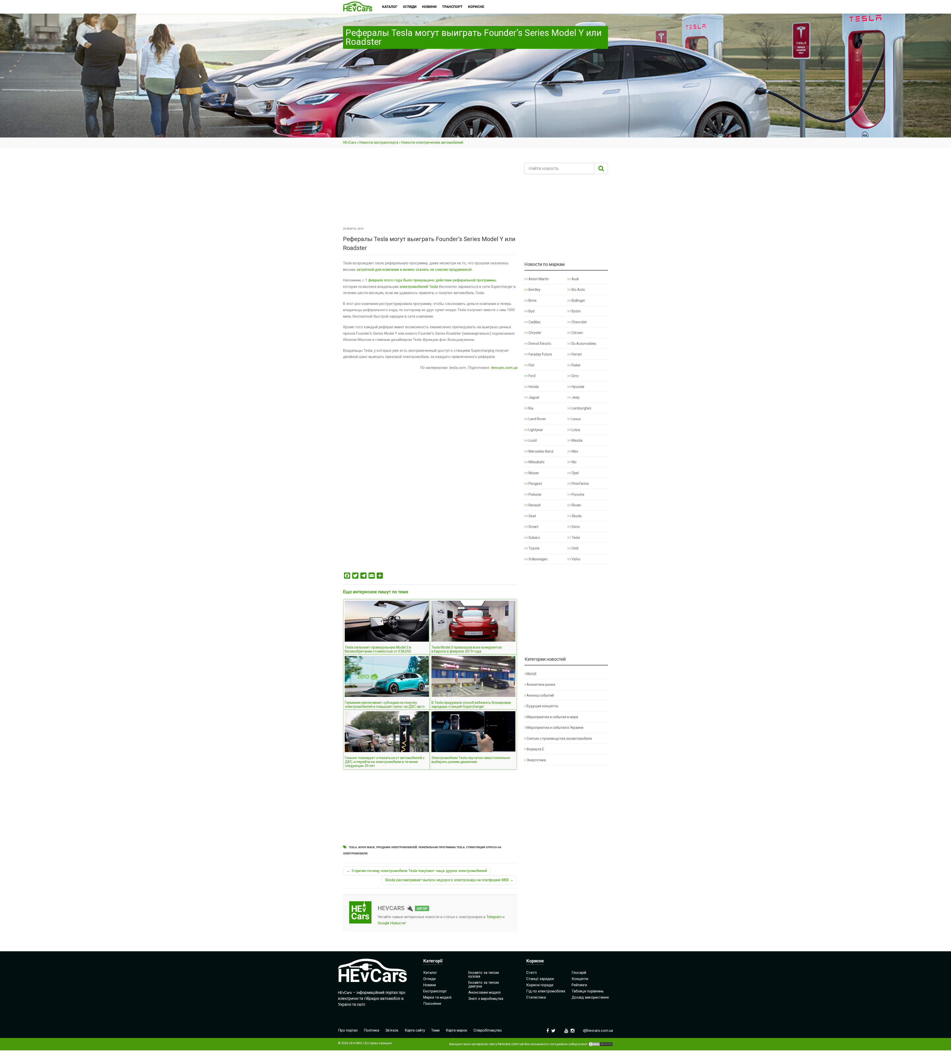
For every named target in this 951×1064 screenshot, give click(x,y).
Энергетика (536, 760)
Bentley (534, 290)
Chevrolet (579, 322)
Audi (575, 279)
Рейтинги (579, 985)
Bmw (532, 300)
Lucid (532, 440)
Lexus (576, 419)
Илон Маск (366, 847)
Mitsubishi (536, 462)
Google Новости (391, 923)
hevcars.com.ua (504, 367)
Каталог (430, 972)
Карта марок (456, 1030)
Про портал (348, 1030)
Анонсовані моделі (484, 992)
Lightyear (535, 430)
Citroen (577, 333)
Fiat (531, 365)
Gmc (575, 376)
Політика (371, 1030)
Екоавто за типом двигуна (483, 984)
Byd (531, 311)
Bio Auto (578, 290)
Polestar (535, 494)
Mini (574, 451)
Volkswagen (538, 559)
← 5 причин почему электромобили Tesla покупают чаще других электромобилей (417, 871)
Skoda (576, 516)
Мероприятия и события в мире (552, 717)
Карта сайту (415, 1030)
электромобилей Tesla (418, 286)
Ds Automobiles (583, 344)
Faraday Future (540, 354)
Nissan (533, 473)
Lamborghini (581, 408)
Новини (429, 985)
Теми (435, 1030)
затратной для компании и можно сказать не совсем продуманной (414, 269)
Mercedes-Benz (541, 451)
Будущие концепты (542, 706)
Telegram (494, 917)
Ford (531, 376)
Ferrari (576, 354)
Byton (576, 311)
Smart (533, 527)
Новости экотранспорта (378, 142)
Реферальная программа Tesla (442, 847)
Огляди (429, 979)
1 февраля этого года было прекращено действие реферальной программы (430, 280)
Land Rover (537, 419)
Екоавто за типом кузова (483, 974)
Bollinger (578, 300)
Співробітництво (488, 1030)
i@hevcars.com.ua (598, 1030)
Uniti (575, 548)
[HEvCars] (357, 6)
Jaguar (534, 397)
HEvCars (349, 142)
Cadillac (534, 322)
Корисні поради (539, 985)
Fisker (576, 365)
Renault (534, 505)
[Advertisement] (430, 189)
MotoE (532, 674)
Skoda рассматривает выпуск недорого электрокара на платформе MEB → (449, 880)
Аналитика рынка (541, 684)
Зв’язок (391, 1030)
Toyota (533, 548)
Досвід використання (590, 997)
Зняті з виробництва (485, 998)
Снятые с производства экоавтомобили (559, 738)
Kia (530, 408)
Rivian (576, 505)
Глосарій (579, 972)
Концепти (580, 979)
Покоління (432, 1003)
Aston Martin (538, 279)
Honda (533, 387)
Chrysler (534, 333)
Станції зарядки (540, 979)
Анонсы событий (540, 695)
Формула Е (535, 749)
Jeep (575, 397)
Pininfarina (580, 484)
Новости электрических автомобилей (432, 142)
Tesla (353, 847)
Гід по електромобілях (545, 991)
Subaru (534, 538)
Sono (575, 527)
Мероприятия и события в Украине (555, 728)
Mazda (576, 440)
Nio (574, 462)
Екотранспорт (435, 991)
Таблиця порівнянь (588, 991)
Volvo (575, 559)
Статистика (536, 997)
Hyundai (577, 387)
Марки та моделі (437, 997)
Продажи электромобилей (396, 847)
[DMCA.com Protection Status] (600, 1044)
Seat (532, 516)
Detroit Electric (539, 344)
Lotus (575, 430)
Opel (575, 473)
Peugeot (535, 484)
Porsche (577, 494)
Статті (531, 972)
